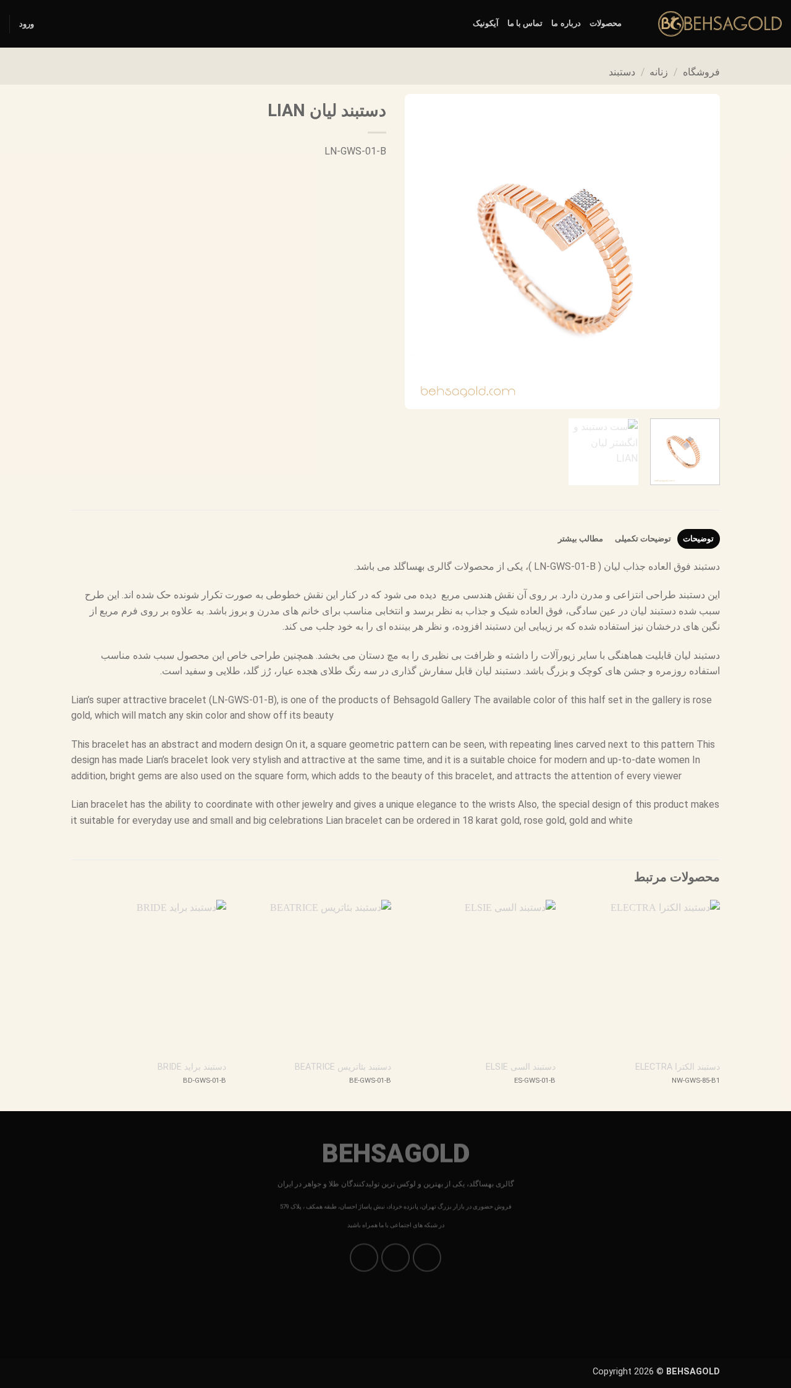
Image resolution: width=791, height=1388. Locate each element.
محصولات (606, 23)
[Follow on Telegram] (364, 1257)
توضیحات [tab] (698, 538)
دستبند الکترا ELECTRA (677, 1067)
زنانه (658, 72)
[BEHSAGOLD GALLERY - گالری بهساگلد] (720, 23)
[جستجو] (635, 23)
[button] (26, 24)
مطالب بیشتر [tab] (580, 538)
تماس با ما (525, 23)
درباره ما (565, 23)
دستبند (622, 72)
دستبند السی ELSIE (521, 1067)
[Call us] (395, 1257)
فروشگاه (701, 72)
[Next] (418, 251)
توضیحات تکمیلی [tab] (643, 538)
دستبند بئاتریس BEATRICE (343, 1067)
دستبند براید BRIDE (192, 1067)
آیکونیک (486, 23)
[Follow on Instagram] (427, 1257)
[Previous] (698, 251)
